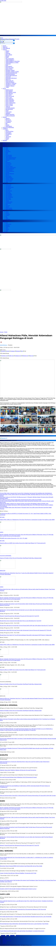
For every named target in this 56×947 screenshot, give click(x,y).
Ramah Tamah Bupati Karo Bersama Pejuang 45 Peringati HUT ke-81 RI (19, 845)
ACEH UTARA (9, 105)
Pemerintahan (9, 131)
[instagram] (11, 39)
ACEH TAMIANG (9, 100)
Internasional (6, 48)
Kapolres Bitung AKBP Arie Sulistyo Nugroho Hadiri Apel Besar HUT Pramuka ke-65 (22, 669)
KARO (7, 52)
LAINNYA (5, 128)
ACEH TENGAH (9, 101)
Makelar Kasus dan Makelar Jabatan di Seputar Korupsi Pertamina (18, 770)
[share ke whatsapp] (12, 351)
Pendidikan (8, 134)
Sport (7, 139)
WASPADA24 (3, 345)
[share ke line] (21, 351)
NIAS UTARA (8, 69)
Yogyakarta (8, 121)
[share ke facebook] (2, 351)
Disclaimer (5, 941)
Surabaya (8, 122)
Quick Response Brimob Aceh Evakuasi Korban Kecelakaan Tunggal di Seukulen (22, 931)
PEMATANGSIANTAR (11, 75)
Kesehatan (8, 132)
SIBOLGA (8, 79)
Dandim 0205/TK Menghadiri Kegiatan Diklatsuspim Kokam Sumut (18, 888)
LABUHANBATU (9, 60)
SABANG (7, 113)
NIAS (6, 65)
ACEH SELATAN (9, 96)
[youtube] (17, 39)
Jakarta (7, 118)
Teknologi (8, 136)
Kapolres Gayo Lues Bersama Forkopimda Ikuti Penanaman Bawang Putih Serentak (23, 909)
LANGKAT (8, 64)
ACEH (4, 88)
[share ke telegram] (17, 351)
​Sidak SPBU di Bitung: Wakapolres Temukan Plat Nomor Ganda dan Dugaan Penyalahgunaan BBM (27, 644)
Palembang (8, 126)
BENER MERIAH (9, 114)
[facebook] (2, 39)
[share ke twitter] (7, 351)
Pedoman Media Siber (7, 940)
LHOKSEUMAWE (10, 108)
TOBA (7, 87)
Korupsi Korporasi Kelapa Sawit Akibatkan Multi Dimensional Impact (18, 777)
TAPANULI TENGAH (10, 83)
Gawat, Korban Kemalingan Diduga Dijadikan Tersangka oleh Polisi (18, 873)
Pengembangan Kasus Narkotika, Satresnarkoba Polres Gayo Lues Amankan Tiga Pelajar (24, 923)
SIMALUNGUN (9, 80)
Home (4, 45)
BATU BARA (8, 54)
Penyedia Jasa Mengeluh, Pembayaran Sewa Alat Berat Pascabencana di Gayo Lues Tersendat (25, 916)
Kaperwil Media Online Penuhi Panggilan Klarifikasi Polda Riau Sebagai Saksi (21, 684)
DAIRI (7, 57)
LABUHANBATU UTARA (11, 62)
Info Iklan (4, 942)
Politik (7, 135)
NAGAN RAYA (9, 109)
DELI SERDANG (9, 58)
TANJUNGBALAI (9, 82)
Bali (6, 123)
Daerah (5, 117)
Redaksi (5, 140)
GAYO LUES (8, 97)
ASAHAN (7, 53)
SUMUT (5, 49)
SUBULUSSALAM (10, 115)
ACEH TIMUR (9, 104)
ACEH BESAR (9, 93)
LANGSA (7, 106)
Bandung (8, 119)
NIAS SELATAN (9, 67)
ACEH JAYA (8, 95)
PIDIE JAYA (8, 112)
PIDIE (7, 110)
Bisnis (6, 130)
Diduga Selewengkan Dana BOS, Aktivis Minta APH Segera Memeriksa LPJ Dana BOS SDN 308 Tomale (28, 795)
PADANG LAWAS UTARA (12, 71)
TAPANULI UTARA (10, 84)
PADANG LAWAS (10, 70)
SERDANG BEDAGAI (11, 78)
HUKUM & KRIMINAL (8, 127)
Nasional (5, 47)
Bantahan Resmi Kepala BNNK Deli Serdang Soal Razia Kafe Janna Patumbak (21, 866)
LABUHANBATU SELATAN (12, 61)
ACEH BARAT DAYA (10, 92)
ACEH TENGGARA (10, 102)
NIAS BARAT (8, 66)
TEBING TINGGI (9, 86)
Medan (7, 51)
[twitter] (7, 39)
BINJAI (7, 56)
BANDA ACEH (9, 89)
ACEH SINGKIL (9, 99)
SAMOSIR (8, 76)
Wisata (7, 138)
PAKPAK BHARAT (10, 74)
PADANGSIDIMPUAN (11, 73)
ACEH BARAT (9, 91)
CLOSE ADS (3, 0)
